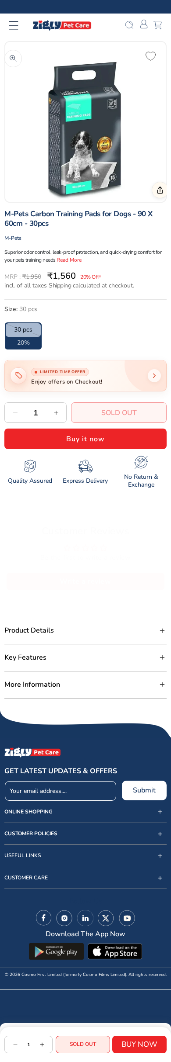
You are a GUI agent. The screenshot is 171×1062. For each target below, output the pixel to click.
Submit (144, 790)
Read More (69, 259)
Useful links (22, 855)
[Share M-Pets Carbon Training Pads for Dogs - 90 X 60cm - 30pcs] (160, 190)
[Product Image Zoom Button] (13, 58)
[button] (19, 25)
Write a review (85, 581)
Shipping (60, 285)
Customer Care (26, 878)
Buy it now (85, 439)
